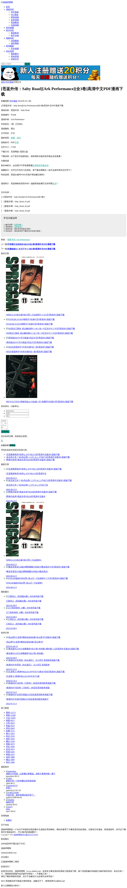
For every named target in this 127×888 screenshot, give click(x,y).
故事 (10, 731)
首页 (8, 7)
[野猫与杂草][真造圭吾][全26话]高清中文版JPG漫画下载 (30, 460)
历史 (10, 747)
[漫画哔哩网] (7, 2)
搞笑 (10, 739)
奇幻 (10, 762)
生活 (55, 183)
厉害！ (9, 788)
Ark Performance (23, 240)
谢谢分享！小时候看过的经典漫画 (21, 781)
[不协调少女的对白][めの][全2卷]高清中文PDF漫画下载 (31, 244)
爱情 (11, 713)
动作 (10, 757)
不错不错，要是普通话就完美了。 (21, 795)
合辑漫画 (15, 25)
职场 (10, 752)
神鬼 (10, 754)
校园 (13, 138)
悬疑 (10, 744)
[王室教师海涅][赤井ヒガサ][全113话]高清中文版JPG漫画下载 (33, 454)
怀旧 (10, 728)
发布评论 (5, 431)
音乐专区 (10, 30)
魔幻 (10, 741)
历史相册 (15, 49)
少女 (11, 718)
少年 (10, 723)
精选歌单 (15, 33)
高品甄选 (15, 22)
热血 (10, 726)
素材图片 (15, 54)
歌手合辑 (15, 35)
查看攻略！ (18, 225)
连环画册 (10, 28)
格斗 (10, 733)
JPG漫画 (14, 15)
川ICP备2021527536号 (30, 835)
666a (8, 809)
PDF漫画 (15, 12)
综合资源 (10, 51)
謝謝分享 (10, 802)
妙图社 (9, 820)
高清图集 (10, 46)
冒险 (11, 715)
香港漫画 (15, 17)
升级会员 (45, 165)
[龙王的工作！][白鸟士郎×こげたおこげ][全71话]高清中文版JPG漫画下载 (38, 457)
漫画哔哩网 (18, 835)
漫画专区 (10, 9)
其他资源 (15, 56)
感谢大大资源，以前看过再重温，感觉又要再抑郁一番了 (31, 774)
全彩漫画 (15, 20)
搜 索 (27, 64)
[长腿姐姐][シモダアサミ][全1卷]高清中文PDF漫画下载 (31, 249)
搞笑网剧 (15, 43)
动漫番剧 (15, 41)
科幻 (19, 138)
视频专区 (10, 38)
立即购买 (37, 165)
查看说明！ (18, 227)
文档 (17, 142)
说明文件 (15, 59)
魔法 (10, 760)
